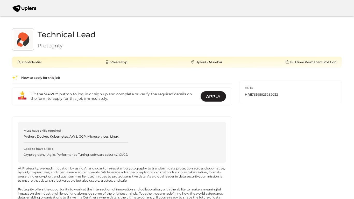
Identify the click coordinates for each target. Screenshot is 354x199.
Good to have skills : (38, 149)
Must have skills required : (43, 130)
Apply (213, 96)
